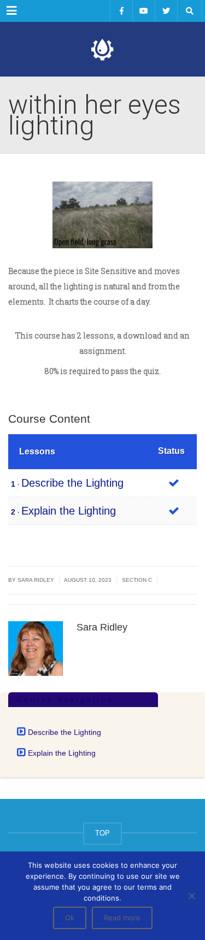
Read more (122, 917)
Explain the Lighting (68, 511)
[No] (191, 895)
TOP (102, 833)
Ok (69, 917)
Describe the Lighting (72, 483)
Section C (137, 580)
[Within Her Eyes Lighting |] (102, 49)
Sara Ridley (35, 580)
